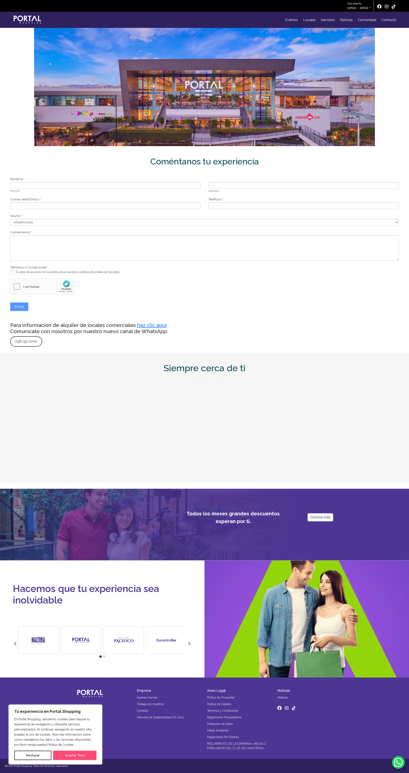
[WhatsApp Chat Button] (398, 762)
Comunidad (367, 20)
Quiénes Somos (147, 697)
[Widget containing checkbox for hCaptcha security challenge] (42, 286)
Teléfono (216, 199)
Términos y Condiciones (222, 710)
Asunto (16, 216)
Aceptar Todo (75, 755)
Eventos (291, 20)
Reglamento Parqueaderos (224, 717)
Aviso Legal (216, 691)
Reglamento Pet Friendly (223, 737)
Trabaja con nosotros (150, 704)
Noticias (346, 20)
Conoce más (320, 517)
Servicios (328, 20)
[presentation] (15, 642)
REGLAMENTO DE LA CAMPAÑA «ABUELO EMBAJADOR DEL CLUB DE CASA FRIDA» (236, 746)
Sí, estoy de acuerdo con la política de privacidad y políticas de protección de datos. (67, 272)
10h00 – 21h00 (357, 8)
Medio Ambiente (217, 730)
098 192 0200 (26, 341)
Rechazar (33, 755)
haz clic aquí (152, 325)
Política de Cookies (219, 704)
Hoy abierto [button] (357, 6)
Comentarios (21, 232)
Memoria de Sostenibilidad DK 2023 (160, 717)
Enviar (19, 307)
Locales (309, 20)
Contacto (388, 20)
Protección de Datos (220, 724)
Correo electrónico (25, 199)
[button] (100, 656)
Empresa (144, 691)
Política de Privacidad (221, 697)
